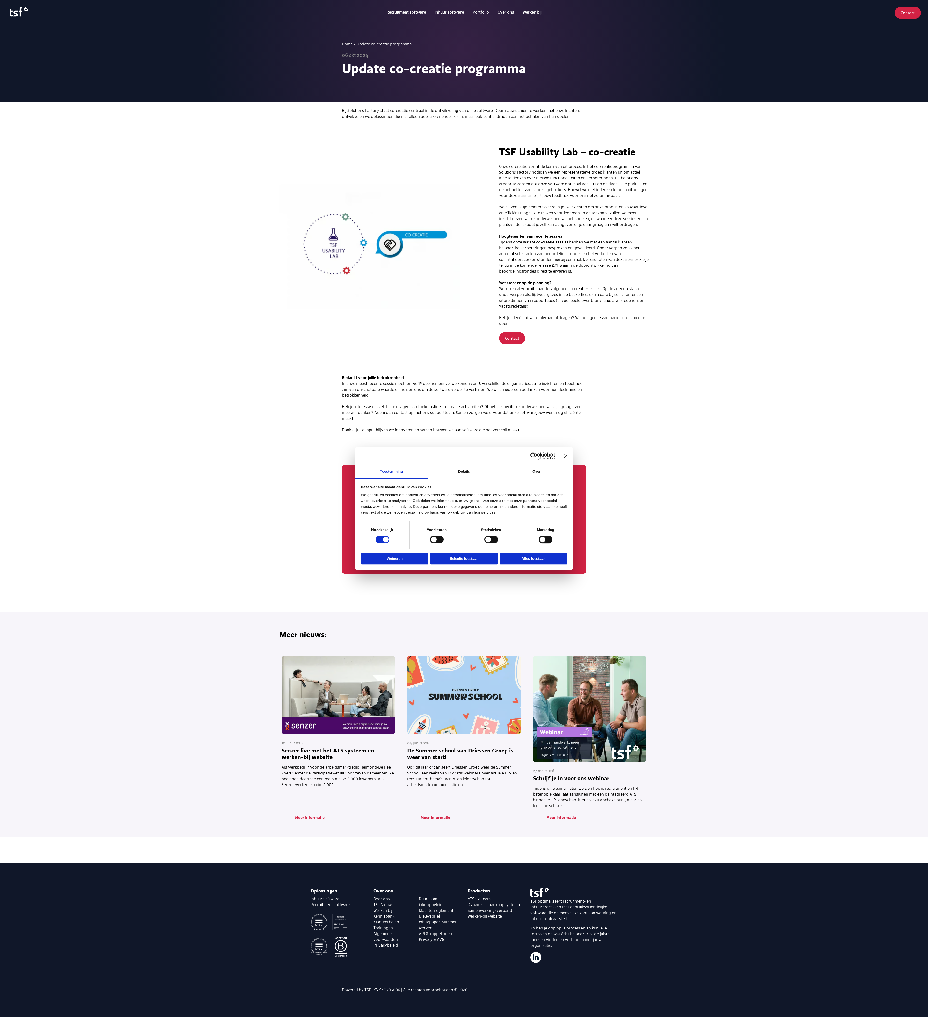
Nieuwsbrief (429, 916)
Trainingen (383, 927)
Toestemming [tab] (391, 471)
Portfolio (481, 12)
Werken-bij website (485, 916)
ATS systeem (479, 898)
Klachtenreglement (436, 910)
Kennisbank (384, 916)
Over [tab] (536, 471)
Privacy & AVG (432, 939)
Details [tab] (464, 471)
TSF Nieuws (383, 904)
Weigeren (395, 558)
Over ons (381, 898)
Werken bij (532, 12)
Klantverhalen (386, 921)
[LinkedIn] (535, 957)
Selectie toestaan (464, 558)
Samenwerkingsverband (490, 910)
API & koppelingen (435, 933)
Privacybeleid (385, 945)
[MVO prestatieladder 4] (320, 947)
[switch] (437, 539)
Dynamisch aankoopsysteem (494, 904)
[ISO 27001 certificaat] (341, 922)
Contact (908, 12)
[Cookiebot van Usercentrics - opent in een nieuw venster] (534, 456)
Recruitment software (406, 12)
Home (347, 43)
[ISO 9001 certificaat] (320, 923)
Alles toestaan (533, 558)
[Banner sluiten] (565, 456)
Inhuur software (449, 12)
